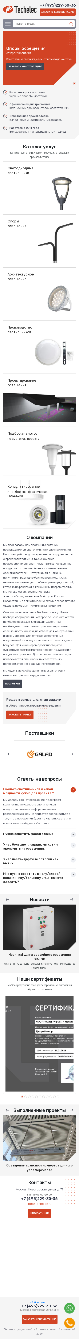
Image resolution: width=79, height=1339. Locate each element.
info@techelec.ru (39, 1204)
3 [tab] (29, 1097)
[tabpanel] (39, 58)
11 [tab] (58, 1097)
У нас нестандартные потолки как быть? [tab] (30, 861)
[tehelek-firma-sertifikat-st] (39, 1044)
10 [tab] (54, 1097)
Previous (7, 754)
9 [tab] (51, 1097)
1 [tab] (74, 83)
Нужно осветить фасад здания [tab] (28, 834)
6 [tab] (40, 1097)
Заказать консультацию (58, 12)
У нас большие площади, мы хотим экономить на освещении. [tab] (30, 846)
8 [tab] (47, 1097)
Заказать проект (19, 714)
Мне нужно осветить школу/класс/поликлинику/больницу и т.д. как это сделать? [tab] (33, 878)
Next (71, 754)
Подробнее (12, 683)
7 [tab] (43, 1097)
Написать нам (39, 1213)
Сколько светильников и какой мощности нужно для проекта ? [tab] (28, 791)
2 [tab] (25, 1097)
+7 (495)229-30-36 (58, 5)
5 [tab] (36, 1097)
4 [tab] (33, 1097)
